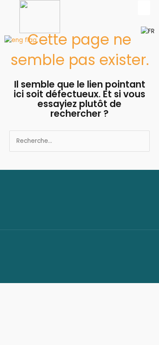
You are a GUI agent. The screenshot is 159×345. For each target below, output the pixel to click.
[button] (144, 7)
